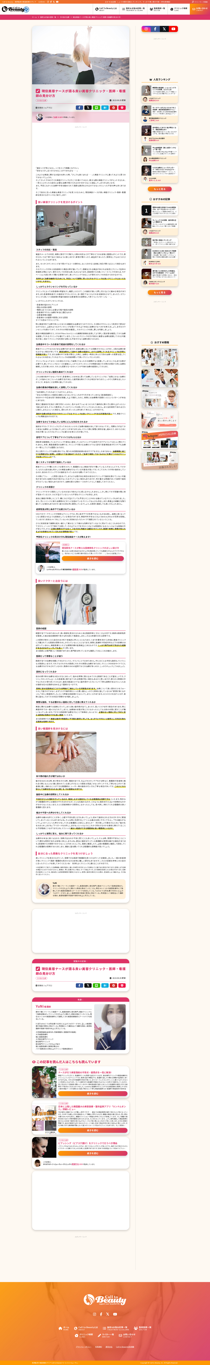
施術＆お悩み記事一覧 (48, 17)
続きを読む (93, 558)
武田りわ (75, 1164)
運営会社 (109, 1347)
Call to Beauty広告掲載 (125, 1347)
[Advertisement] (81, 146)
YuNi (55, 116)
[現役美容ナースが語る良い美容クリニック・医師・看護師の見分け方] (105, 107)
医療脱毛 (66, 545)
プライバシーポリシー (84, 1347)
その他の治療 (64, 17)
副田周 (75, 569)
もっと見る (160, 188)
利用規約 (98, 1347)
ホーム (34, 17)
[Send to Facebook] (79, 107)
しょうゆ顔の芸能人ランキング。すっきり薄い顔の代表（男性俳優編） (120, 2)
